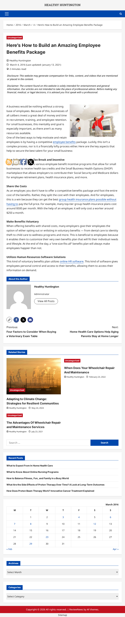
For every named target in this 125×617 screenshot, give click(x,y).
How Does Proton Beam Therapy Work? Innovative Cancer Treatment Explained (50, 490)
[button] (6, 13)
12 (94, 523)
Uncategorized (14, 37)
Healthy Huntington (20, 60)
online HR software (71, 261)
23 (47, 537)
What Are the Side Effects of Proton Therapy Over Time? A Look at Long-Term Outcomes (55, 484)
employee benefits (64, 142)
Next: (94, 332)
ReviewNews (76, 609)
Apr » (115, 549)
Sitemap (62, 615)
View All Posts (46, 301)
